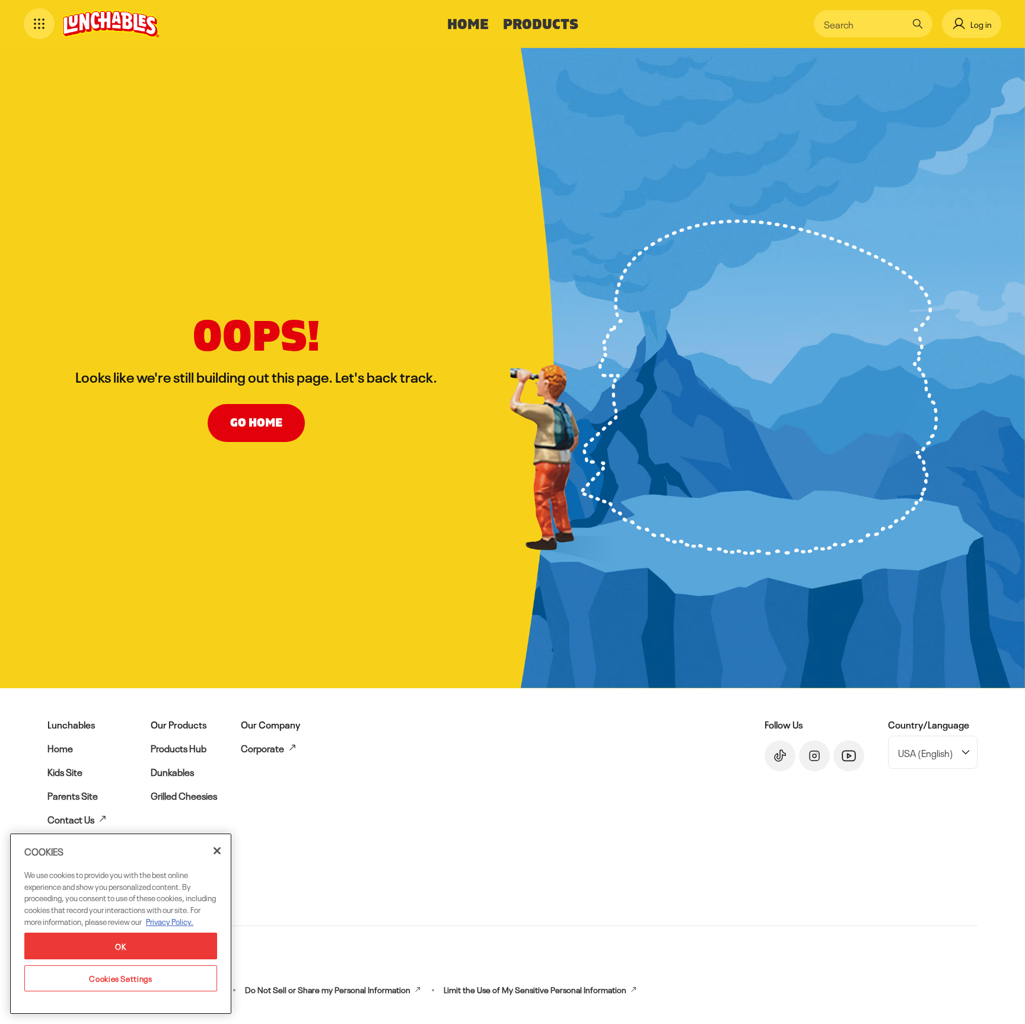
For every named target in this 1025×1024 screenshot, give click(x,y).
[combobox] (864, 24)
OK (120, 945)
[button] (39, 23)
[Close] (217, 851)
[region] (120, 924)
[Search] (918, 24)
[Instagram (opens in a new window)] (814, 755)
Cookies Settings (120, 977)
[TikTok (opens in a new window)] (780, 755)
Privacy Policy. (169, 920)
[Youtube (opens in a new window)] (848, 755)
